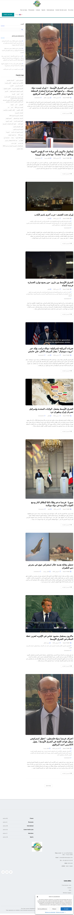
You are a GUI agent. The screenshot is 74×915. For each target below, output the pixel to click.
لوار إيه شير (13, 143)
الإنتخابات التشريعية (19, 112)
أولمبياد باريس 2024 (19, 107)
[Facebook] (10, 872)
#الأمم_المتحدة (59, 645)
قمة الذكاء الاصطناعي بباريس (11, 140)
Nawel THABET (66, 97)
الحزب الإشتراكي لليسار (18, 126)
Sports (43, 10)
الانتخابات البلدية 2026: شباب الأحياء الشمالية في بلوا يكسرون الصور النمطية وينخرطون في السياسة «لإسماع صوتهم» (13, 43)
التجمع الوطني (9, 118)
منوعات (44, 571)
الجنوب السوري (9, 121)
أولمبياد (12, 104)
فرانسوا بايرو (6, 137)
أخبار (58, 754)
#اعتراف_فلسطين (66, 751)
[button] (37, 896)
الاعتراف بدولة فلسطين (39, 645)
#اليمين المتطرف (6, 88)
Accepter (66, 909)
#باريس (6, 91)
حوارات (48, 97)
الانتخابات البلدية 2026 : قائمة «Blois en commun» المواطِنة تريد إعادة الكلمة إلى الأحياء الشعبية (13, 50)
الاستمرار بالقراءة (66, 113)
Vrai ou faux (23, 10)
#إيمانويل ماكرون (66, 645)
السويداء (8, 132)
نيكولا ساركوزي (20, 148)
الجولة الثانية (20, 123)
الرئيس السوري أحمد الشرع (17, 132)
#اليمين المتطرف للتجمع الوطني (16, 91)
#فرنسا (13, 94)
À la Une (70, 10)
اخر (60, 223)
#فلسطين (21, 104)
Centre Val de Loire (61, 10)
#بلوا (22, 94)
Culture (38, 10)
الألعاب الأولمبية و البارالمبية (9, 110)
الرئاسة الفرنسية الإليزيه (18, 129)
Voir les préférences (42, 909)
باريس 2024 (20, 135)
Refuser (54, 909)
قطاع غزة (21, 140)
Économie (31, 10)
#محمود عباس (52, 645)
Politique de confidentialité (50, 912)
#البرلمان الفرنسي (19, 85)
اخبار (63, 223)
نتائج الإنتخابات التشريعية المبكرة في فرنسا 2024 (13, 145)
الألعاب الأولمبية (20, 110)
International (50, 10)
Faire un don (8, 14)
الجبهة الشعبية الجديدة (18, 121)
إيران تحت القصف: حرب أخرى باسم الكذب (12, 69)
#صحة (18, 94)
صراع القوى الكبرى (56, 225)
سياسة (12, 137)
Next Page (48, 785)
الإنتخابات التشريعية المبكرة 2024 (16, 115)
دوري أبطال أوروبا (19, 137)
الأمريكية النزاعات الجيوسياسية (52, 223)
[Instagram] (7, 872)
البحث (22, 24)
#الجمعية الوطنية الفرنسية (17, 88)
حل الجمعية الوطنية (12, 135)
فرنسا (45, 158)
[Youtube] (3, 872)
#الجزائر (11, 85)
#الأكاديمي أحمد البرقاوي (56, 751)
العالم (45, 97)
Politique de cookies (60, 912)
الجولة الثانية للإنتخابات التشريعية (9, 123)
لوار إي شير (20, 143)
